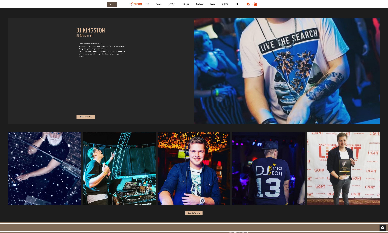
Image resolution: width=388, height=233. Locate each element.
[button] (214, 4)
